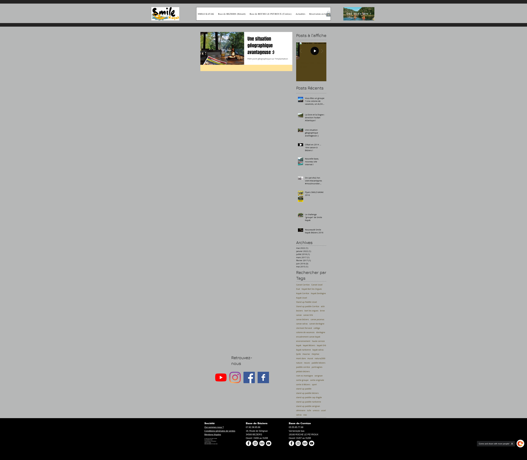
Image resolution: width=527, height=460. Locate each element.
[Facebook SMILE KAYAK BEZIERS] (249, 377)
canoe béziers (302, 319)
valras (299, 414)
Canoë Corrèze (303, 284)
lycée (298, 354)
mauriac (306, 354)
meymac (315, 354)
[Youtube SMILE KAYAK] (221, 377)
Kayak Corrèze (302, 293)
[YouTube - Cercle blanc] (268, 443)
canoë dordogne (316, 323)
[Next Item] (322, 51)
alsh (323, 306)
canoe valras (302, 323)
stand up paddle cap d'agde (309, 397)
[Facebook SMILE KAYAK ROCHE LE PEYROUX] (263, 377)
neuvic (307, 362)
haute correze (318, 341)
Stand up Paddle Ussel (306, 302)
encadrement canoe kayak (308, 336)
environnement (303, 341)
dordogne (320, 332)
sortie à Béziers (303, 384)
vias (305, 414)
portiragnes (317, 367)
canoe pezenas (317, 319)
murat (310, 358)
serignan (319, 375)
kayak (298, 345)
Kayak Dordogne (318, 293)
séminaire (300, 410)
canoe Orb (308, 315)
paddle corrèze (303, 367)
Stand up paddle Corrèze (307, 306)
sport (314, 384)
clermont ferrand (304, 328)
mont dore (301, 358)
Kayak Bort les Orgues (312, 289)
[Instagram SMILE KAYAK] (235, 377)
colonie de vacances (305, 332)
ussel (323, 410)
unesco (316, 410)
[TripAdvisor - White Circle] (262, 443)
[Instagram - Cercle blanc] (255, 443)
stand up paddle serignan (308, 406)
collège (317, 328)
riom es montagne (304, 375)
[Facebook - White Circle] (248, 443)
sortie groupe (302, 380)
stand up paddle (303, 388)
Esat (298, 289)
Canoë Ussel (317, 284)
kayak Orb (321, 345)
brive (322, 310)
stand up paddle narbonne (308, 401)
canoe (299, 315)
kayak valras (318, 349)
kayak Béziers (309, 345)
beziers (299, 310)
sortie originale (317, 380)
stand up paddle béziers (307, 393)
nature (299, 362)
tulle (309, 410)
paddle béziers (318, 362)
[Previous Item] (300, 51)
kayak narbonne (303, 349)
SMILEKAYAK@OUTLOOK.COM (210, 443)
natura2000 (320, 358)
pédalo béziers (303, 371)
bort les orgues (311, 310)
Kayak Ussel (301, 297)
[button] (328, 14)
